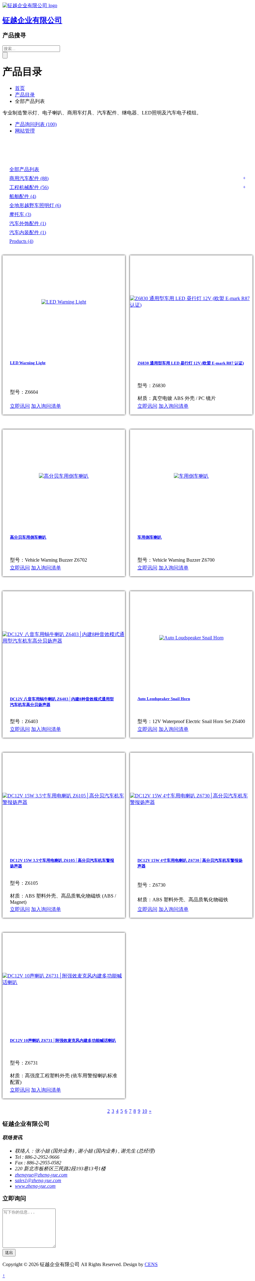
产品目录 (25, 94)
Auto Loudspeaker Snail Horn (163, 698)
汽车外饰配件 (27, 223)
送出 (9, 1252)
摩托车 (20, 214)
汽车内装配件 (27, 232)
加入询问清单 (46, 406)
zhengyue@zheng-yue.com (41, 1174)
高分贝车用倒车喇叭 (28, 537)
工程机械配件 (29, 187)
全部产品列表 (24, 169)
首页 (20, 88)
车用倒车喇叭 (149, 537)
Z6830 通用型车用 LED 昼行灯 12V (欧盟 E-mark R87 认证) (190, 363)
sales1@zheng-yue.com (38, 1180)
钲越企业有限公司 (32, 20)
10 (144, 1111)
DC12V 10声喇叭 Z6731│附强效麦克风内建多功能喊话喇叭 (63, 1040)
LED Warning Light (27, 362)
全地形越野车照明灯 (35, 205)
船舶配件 (22, 196)
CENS (151, 1264)
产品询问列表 (36, 124)
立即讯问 (20, 406)
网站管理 (25, 130)
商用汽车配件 (29, 178)
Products (21, 241)
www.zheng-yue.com (35, 1186)
